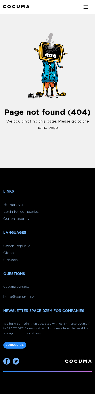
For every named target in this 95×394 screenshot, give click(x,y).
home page (47, 128)
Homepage (13, 205)
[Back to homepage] (16, 7)
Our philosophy (16, 218)
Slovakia (10, 260)
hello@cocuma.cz (18, 296)
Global (9, 253)
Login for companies (21, 211)
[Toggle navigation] (86, 7)
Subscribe (15, 345)
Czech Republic (16, 246)
